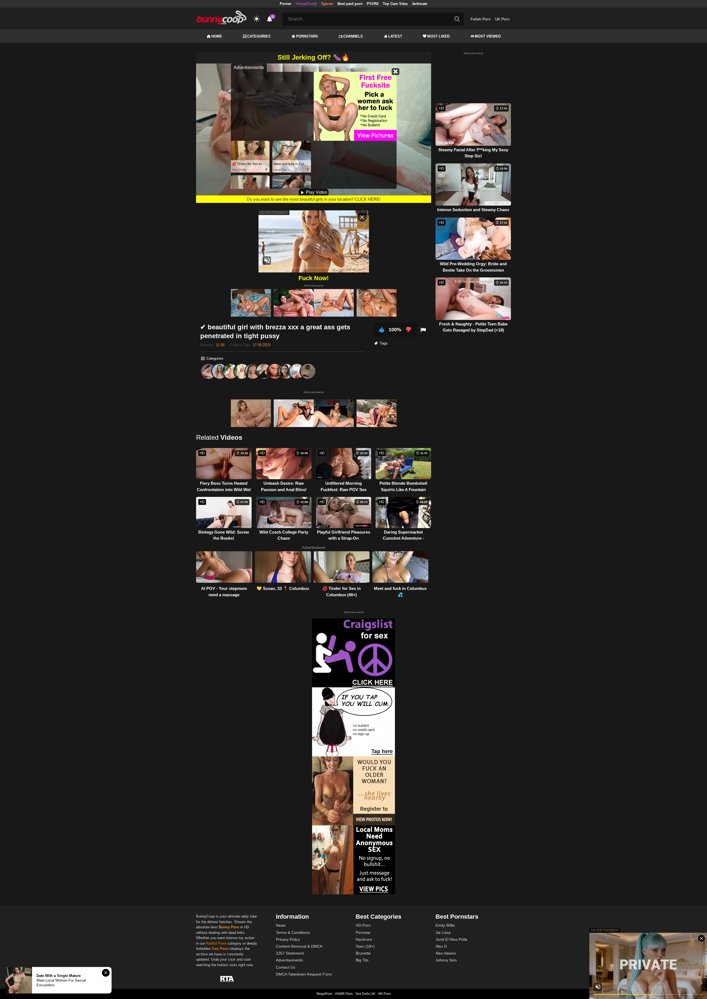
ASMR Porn (344, 994)
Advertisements (289, 960)
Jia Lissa (443, 932)
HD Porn (363, 925)
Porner (285, 4)
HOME (216, 36)
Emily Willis (445, 925)
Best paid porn (350, 4)
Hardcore (364, 939)
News (281, 925)
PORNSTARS (307, 36)
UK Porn (502, 19)
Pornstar (363, 932)
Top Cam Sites (395, 4)
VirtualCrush (306, 4)
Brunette (363, 953)
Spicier (327, 4)
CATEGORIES (259, 36)
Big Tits (362, 960)
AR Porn (384, 994)
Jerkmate (419, 4)
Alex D (441, 946)
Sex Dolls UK (365, 994)
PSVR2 (373, 4)
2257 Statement (290, 953)
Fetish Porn (481, 19)
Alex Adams (446, 953)
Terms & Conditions (293, 932)
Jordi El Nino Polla (451, 939)
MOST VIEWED (488, 36)
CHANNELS (353, 36)
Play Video (316, 192)
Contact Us (285, 967)
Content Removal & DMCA (299, 946)
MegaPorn (324, 994)
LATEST (395, 36)
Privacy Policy (288, 939)
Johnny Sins (446, 960)
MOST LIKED (438, 36)
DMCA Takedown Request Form (304, 974)
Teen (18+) (365, 946)
